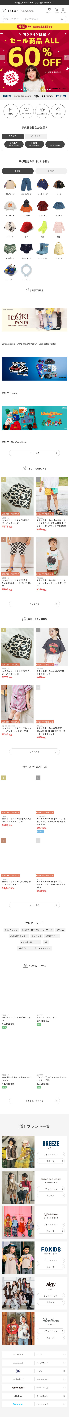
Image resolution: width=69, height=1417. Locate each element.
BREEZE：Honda (9, 358)
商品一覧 (50, 1109)
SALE (58, 114)
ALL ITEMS (42, 114)
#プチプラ (36, 883)
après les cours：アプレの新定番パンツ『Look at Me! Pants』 (29, 326)
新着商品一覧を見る (34, 1048)
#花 (46, 889)
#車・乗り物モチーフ (30, 889)
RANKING (26, 113)
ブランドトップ (50, 1102)
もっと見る (34, 400)
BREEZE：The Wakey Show (14, 389)
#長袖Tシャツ (11, 877)
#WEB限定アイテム (18, 883)
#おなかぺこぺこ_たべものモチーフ (34, 895)
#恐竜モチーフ (52, 883)
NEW (11, 114)
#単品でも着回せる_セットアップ (37, 877)
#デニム (60, 877)
